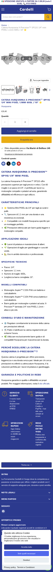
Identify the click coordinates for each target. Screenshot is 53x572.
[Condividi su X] (9, 164)
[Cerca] (48, 17)
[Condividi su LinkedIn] (14, 164)
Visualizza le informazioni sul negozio (18, 154)
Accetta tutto (26, 547)
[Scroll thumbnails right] (49, 90)
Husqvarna (6, 106)
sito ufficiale (44, 383)
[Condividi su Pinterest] (19, 164)
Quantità (4, 116)
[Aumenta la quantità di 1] (25, 122)
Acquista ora (26, 139)
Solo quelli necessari (26, 553)
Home (4, 25)
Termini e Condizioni (26, 567)
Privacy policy (10, 567)
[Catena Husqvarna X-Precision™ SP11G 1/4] (7, 89)
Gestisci (26, 560)
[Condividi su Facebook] (3, 164)
